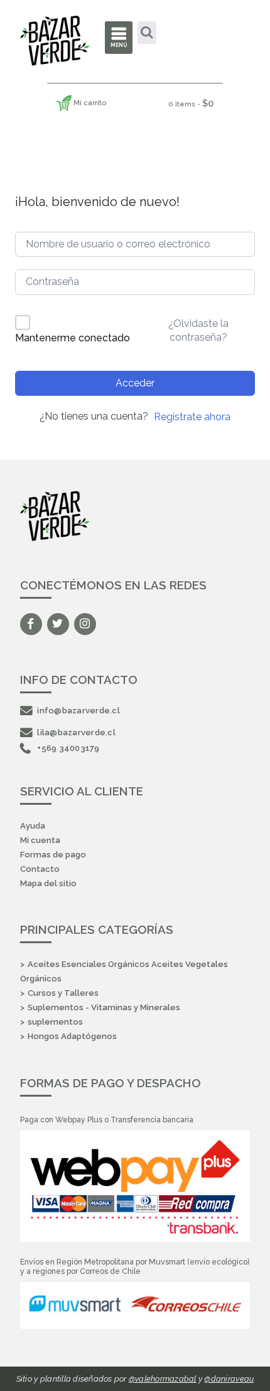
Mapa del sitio (48, 883)
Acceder (135, 383)
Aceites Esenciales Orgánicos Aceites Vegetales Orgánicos (124, 971)
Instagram (85, 624)
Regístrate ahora (192, 417)
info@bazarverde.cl (78, 710)
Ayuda (32, 825)
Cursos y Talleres (63, 993)
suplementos (55, 1021)
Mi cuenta (40, 840)
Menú (119, 45)
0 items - (190, 103)
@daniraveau (229, 1378)
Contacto (40, 869)
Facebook (31, 624)
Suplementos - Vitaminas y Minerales (104, 1007)
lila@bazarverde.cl (76, 732)
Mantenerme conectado (72, 338)
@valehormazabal (163, 1378)
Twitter (58, 624)
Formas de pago (53, 854)
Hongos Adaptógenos (72, 1036)
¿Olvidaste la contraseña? (198, 330)
